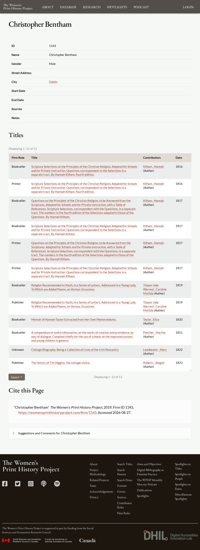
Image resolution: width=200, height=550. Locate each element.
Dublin (53, 82)
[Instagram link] (30, 485)
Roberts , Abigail (153, 362)
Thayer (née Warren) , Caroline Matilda (155, 289)
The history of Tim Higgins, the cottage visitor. (60, 362)
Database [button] (68, 7)
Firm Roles (123, 513)
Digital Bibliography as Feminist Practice (150, 472)
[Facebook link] (4, 485)
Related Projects (99, 480)
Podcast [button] (141, 7)
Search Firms (124, 480)
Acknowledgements (101, 491)
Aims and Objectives (149, 464)
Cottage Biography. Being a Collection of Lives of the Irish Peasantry (75, 349)
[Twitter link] (17, 485)
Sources (121, 497)
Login (188, 7)
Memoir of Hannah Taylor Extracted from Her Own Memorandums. (73, 319)
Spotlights (143, 496)
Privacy (94, 497)
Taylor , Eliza (151, 319)
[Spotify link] (57, 485)
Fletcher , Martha (154, 332)
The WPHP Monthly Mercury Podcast (149, 482)
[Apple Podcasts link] (43, 485)
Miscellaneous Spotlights (183, 496)
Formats (122, 486)
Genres (121, 491)
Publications (144, 490)
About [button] (48, 7)
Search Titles (124, 464)
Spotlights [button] (117, 7)
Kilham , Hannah (153, 166)
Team (93, 486)
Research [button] (92, 7)
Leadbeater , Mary (155, 349)
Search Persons (121, 472)
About (93, 464)
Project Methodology (98, 472)
